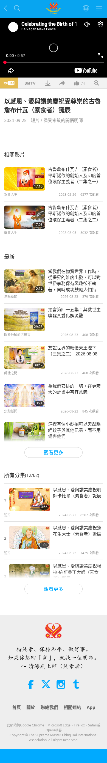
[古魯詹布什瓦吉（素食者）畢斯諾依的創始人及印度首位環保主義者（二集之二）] (24, 217)
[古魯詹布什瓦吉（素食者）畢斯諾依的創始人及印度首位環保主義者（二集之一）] (24, 179)
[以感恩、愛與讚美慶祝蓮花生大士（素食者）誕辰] (29, 537)
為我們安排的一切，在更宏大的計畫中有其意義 (74, 389)
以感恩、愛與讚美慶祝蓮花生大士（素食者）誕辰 (77, 531)
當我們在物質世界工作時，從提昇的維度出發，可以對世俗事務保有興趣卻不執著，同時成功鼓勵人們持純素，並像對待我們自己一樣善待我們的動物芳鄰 (74, 280)
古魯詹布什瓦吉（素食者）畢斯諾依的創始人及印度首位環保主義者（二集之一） (74, 175)
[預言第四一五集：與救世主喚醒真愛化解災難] (24, 319)
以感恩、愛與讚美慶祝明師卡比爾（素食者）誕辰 (77, 493)
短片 (35, 120)
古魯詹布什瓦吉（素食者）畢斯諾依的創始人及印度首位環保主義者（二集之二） (74, 213)
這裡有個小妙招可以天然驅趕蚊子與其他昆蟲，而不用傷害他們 (74, 430)
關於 (30, 707)
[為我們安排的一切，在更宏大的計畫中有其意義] (24, 395)
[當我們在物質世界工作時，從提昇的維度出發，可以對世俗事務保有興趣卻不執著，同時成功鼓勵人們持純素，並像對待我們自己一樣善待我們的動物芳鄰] (24, 281)
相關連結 (72, 707)
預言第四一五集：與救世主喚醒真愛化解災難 (74, 313)
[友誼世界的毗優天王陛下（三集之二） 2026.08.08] (24, 357)
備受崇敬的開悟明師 (63, 120)
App (91, 707)
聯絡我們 (49, 707)
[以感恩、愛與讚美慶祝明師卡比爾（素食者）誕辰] (29, 499)
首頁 (16, 707)
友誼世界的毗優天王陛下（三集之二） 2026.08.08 (72, 351)
